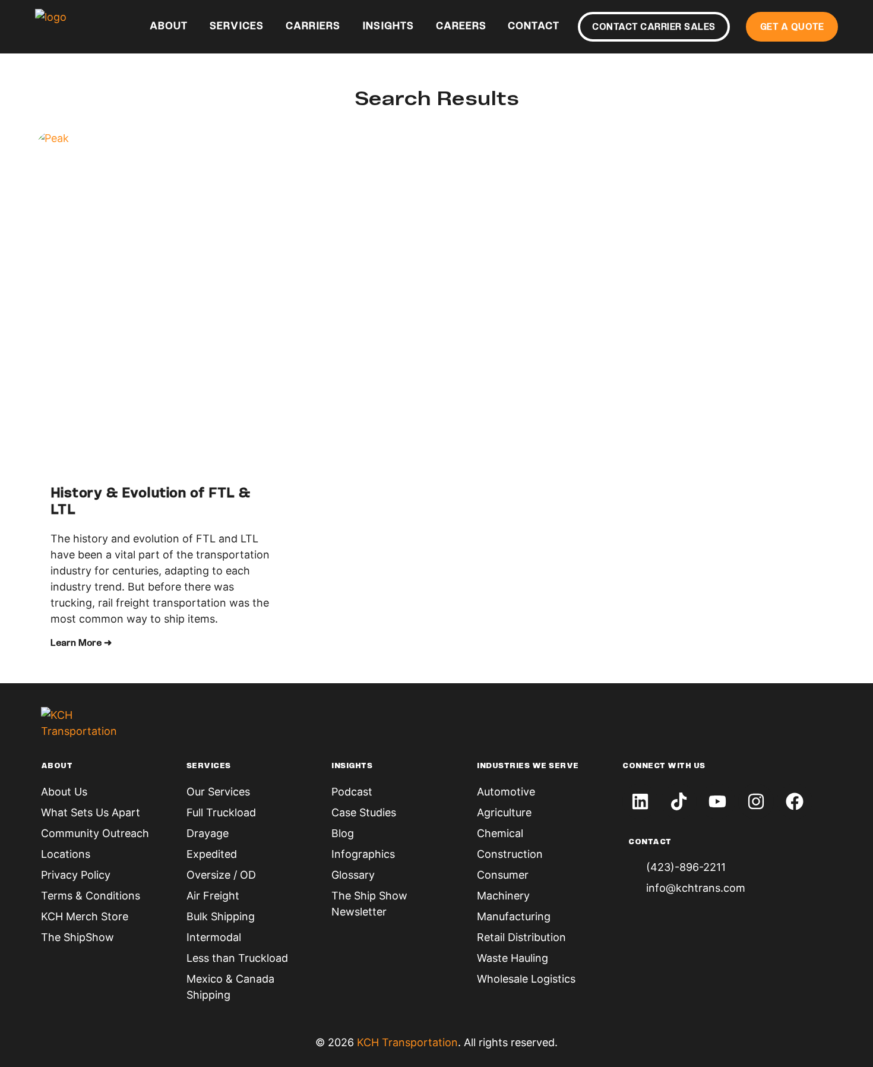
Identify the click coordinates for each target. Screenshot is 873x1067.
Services (237, 26)
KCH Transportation (407, 1042)
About (169, 26)
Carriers (313, 26)
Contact (533, 26)
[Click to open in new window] (640, 801)
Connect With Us (664, 766)
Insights (388, 26)
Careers (461, 26)
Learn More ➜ (81, 643)
